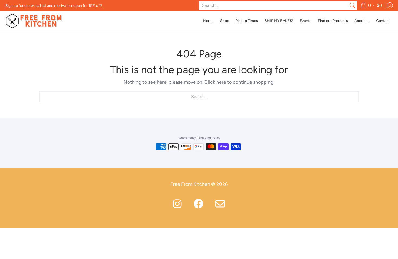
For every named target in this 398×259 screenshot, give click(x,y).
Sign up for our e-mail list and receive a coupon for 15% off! (53, 5)
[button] (371, 5)
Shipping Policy (209, 138)
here (221, 82)
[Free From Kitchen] (33, 21)
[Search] (352, 5)
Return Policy (187, 138)
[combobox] (273, 5)
